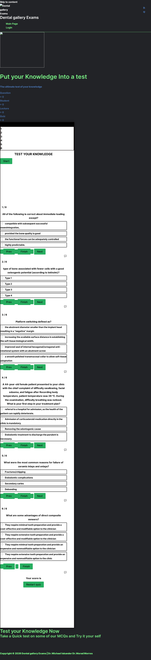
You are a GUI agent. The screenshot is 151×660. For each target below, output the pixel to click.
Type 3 (8, 289)
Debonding (11, 489)
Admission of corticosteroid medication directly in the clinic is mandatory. (31, 421)
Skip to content (8, 1)
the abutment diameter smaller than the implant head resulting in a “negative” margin (31, 329)
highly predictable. (15, 244)
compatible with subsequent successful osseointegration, (23, 225)
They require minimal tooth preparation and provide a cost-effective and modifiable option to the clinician (31, 526)
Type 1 (8, 278)
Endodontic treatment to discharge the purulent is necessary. (29, 436)
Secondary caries (14, 483)
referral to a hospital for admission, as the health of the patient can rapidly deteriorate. (31, 411)
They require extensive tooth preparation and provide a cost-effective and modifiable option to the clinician (32, 536)
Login (9, 27)
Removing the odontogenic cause (23, 429)
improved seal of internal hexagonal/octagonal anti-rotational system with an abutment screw (30, 348)
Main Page (12, 23)
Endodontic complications (19, 477)
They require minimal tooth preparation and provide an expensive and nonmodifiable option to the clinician (31, 546)
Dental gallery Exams (19, 17)
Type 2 (8, 283)
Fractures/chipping (15, 472)
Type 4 (8, 295)
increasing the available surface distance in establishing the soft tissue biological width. (32, 339)
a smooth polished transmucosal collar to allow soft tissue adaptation (33, 358)
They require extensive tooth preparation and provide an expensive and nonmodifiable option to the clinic (32, 556)
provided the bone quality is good (23, 233)
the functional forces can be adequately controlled (32, 239)
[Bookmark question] (144, 10)
